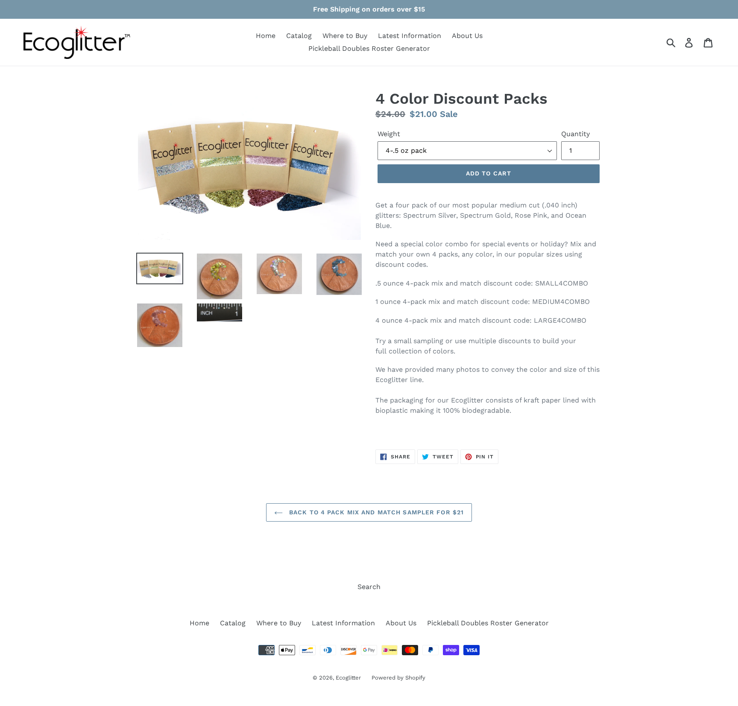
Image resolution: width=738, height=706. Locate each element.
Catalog (299, 36)
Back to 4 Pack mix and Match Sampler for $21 (375, 512)
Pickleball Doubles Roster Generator (369, 48)
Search (369, 587)
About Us (467, 36)
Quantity (575, 134)
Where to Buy (344, 36)
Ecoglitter (348, 677)
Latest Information (409, 36)
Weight (389, 134)
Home (265, 36)
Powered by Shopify (398, 677)
